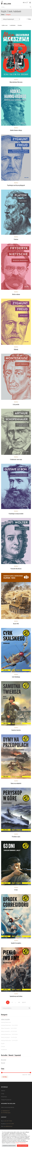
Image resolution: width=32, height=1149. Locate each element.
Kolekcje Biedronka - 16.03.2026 (9, 1034)
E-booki (3, 1046)
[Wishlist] (26, 2)
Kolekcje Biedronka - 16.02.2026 (9, 1025)
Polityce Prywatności (21, 1142)
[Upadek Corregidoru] (16, 916)
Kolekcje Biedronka (6, 1022)
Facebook (23, 2)
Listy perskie (16, 404)
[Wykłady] (16, 322)
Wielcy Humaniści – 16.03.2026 (9, 1037)
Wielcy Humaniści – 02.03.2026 (9, 1031)
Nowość (3, 1063)
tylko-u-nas (4, 25)
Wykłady (16, 349)
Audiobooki (4, 1049)
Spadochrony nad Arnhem (16, 996)
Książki (2, 1043)
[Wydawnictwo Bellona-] (6, 2)
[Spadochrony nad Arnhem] (16, 969)
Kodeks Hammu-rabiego (16, 130)
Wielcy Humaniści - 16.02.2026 (9, 1028)
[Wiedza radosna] (16, 267)
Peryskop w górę (16, 836)
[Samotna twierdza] (16, 703)
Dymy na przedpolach (16, 783)
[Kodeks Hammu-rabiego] (16, 106)
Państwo (16, 239)
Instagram (24, 2)
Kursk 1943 (16, 624)
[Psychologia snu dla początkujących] (16, 158)
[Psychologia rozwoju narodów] (16, 486)
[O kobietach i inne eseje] (16, 432)
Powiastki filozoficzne (16, 569)
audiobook (12, 25)
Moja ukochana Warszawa (16, 82)
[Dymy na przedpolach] (16, 756)
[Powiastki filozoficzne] (16, 541)
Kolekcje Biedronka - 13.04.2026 (9, 1040)
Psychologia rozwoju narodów (16, 514)
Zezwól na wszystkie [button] (22, 1145)
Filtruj (5, 1077)
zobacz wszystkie (5, 1019)
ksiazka (20, 25)
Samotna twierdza (16, 730)
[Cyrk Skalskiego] (16, 650)
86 (19, 1002)
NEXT (24, 1002)
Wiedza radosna (16, 294)
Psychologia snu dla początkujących (16, 185)
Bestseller (3, 1060)
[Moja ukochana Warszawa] (16, 53)
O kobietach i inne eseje (16, 459)
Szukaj (29, 1008)
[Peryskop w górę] (16, 810)
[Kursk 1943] (16, 596)
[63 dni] (16, 863)
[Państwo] (16, 212)
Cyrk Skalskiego (16, 677)
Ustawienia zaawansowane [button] (9, 1145)
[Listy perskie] (16, 377)
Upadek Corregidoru (16, 943)
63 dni (16, 890)
